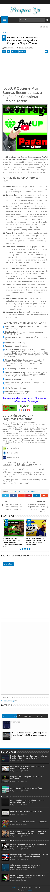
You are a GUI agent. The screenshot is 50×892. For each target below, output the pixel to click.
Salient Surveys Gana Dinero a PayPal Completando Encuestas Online (25, 866)
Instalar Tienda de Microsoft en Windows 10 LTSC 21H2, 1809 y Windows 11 (28, 845)
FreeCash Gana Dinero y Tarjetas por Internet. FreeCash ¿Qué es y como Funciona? (29, 757)
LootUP (32, 491)
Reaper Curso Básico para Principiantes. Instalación (26, 778)
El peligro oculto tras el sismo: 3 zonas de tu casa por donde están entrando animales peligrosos (28, 833)
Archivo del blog (25, 716)
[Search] (47, 20)
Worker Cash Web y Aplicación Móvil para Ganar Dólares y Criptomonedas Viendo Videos (12, 542)
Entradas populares (10, 716)
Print (15, 51)
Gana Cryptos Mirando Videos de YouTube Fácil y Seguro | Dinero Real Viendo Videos (36, 541)
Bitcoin (11, 491)
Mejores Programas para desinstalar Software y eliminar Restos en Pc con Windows (29, 856)
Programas (16, 722)
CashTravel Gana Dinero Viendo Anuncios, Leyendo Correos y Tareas (27, 767)
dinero (17, 491)
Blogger (29, 890)
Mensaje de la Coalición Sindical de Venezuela (28, 822)
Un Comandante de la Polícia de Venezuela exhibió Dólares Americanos (27, 801)
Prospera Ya (14, 887)
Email (23, 51)
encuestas (24, 491)
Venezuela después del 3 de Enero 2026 (26, 811)
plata (38, 491)
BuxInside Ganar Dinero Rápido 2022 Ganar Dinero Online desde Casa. (27, 876)
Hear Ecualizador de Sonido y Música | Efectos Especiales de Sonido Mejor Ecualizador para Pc (29, 735)
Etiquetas (40, 716)
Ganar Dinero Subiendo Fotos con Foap (26, 788)
